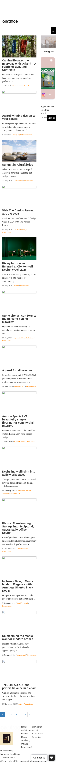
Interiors (24, 733)
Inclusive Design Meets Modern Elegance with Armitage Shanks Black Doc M (17, 586)
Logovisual (21, 655)
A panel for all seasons (17, 370)
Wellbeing (25, 740)
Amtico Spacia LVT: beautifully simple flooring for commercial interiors (18, 421)
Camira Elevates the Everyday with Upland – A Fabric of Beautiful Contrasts (19, 65)
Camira (15, 85)
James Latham (19, 386)
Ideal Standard (22, 603)
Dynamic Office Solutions (24, 337)
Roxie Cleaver (19, 441)
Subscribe (36, 736)
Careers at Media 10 (9, 757)
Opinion (24, 743)
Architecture (26, 730)
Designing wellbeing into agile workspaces (18, 473)
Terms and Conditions (10, 753)
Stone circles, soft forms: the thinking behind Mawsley (19, 318)
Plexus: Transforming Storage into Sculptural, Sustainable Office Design (18, 528)
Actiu (20, 704)
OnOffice (17, 229)
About (35, 730)
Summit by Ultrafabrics (17, 164)
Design (24, 229)
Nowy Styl (17, 134)
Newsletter (37, 726)
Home (24, 726)
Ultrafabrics (18, 180)
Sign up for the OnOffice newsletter (47, 110)
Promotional (24, 85)
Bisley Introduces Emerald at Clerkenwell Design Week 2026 (17, 266)
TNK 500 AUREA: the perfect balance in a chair (19, 686)
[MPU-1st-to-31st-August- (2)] (48, 41)
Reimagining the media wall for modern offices (17, 637)
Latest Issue (37, 733)
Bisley (16, 285)
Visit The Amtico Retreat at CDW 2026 (18, 212)
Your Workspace (24, 548)
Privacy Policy (6, 750)
